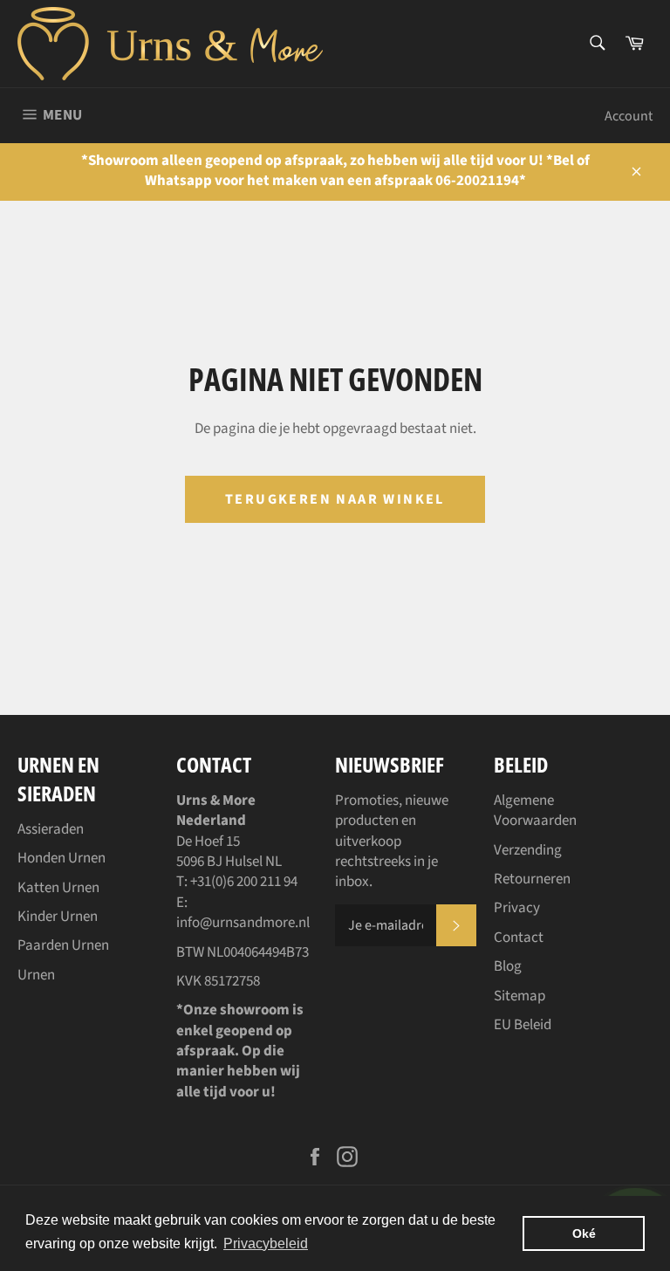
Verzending (528, 850)
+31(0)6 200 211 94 (243, 881)
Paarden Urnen (63, 945)
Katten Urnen (58, 887)
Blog (508, 966)
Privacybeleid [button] (265, 1243)
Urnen (36, 975)
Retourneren (532, 879)
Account (629, 116)
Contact (519, 937)
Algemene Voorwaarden (535, 810)
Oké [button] (584, 1233)
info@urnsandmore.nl (243, 922)
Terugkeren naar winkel (335, 499)
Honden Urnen (61, 858)
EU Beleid (522, 1024)
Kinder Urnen (57, 916)
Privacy (517, 907)
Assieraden (50, 829)
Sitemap (519, 996)
